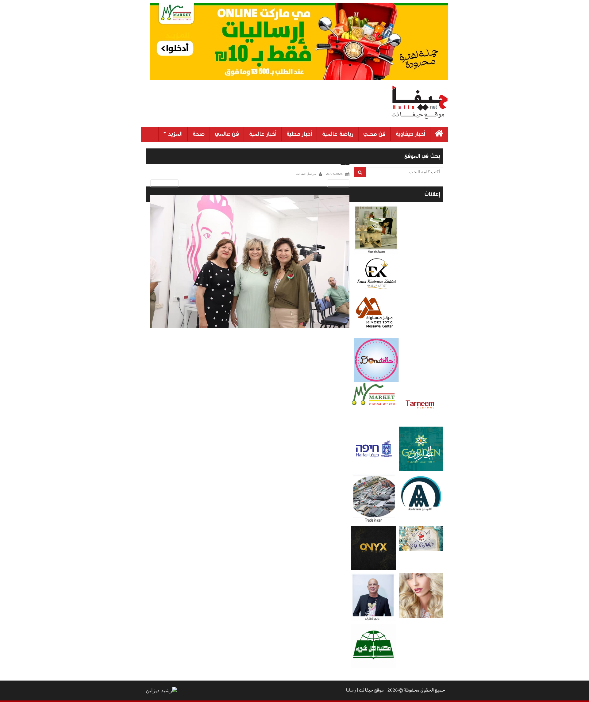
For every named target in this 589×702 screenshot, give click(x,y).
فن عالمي (227, 134)
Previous (163, 183)
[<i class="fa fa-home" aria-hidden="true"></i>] (439, 134)
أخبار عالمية (262, 134)
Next (339, 183)
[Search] (360, 172)
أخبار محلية (299, 134)
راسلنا (351, 690)
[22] (249, 261)
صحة (198, 134)
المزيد (175, 134)
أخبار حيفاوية (410, 134)
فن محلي (374, 134)
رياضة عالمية (337, 134)
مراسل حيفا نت (306, 173)
